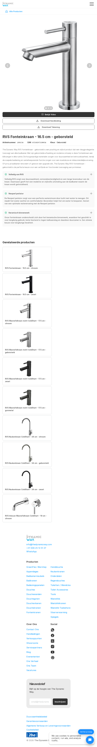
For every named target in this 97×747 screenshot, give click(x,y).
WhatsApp (31, 551)
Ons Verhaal (32, 661)
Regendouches (58, 580)
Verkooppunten (34, 638)
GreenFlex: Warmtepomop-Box (41, 567)
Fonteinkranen (33, 612)
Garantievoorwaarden (37, 721)
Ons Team (31, 665)
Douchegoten (33, 598)
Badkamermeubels (35, 576)
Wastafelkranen (58, 603)
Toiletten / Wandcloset (62, 585)
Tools (53, 594)
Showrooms (32, 643)
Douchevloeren (33, 603)
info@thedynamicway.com (39, 544)
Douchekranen (33, 608)
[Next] (89, 65)
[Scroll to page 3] (51, 108)
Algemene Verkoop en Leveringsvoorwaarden (48, 725)
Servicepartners (34, 647)
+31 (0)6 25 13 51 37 (36, 548)
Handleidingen (33, 634)
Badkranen (31, 580)
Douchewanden (34, 594)
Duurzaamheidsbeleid (36, 716)
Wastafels (55, 598)
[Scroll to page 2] (48, 108)
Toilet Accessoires (59, 589)
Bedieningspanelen (35, 585)
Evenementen (33, 656)
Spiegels (54, 617)
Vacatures (31, 670)
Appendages (32, 571)
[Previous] (7, 65)
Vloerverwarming (59, 612)
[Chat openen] (90, 740)
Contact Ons (32, 629)
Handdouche (57, 567)
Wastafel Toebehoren (61, 608)
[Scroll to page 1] (45, 108)
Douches (30, 589)
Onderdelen (56, 576)
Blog (28, 652)
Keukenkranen (58, 571)
